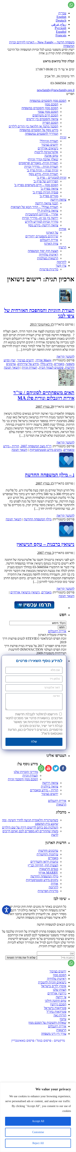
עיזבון (63, 1019)
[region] (38, 1117)
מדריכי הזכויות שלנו (26, 772)
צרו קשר (61, 265)
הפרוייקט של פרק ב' (45, 181)
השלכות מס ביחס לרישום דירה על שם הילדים (30, 827)
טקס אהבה (51, 155)
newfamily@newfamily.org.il (55, 90)
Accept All (38, 1121)
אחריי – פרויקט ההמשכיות (41, 214)
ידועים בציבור (49, 144)
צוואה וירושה (58, 199)
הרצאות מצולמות (47, 258)
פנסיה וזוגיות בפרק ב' (45, 192)
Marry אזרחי (43, 360)
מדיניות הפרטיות (48, 891)
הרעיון (62, 247)
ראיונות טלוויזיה (48, 254)
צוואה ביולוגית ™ (47, 210)
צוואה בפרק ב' (49, 188)
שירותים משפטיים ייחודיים (41, 236)
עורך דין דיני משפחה (53, 1033)
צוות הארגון (51, 243)
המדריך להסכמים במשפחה (41, 133)
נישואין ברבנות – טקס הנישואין (45, 544)
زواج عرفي (58, 24)
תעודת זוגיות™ (49, 141)
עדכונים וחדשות (48, 850)
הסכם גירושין (58, 1004)
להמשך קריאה (65, 356)
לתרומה (61, 262)
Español (61, 31)
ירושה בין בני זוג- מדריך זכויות (40, 218)
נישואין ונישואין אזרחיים (25, 592)
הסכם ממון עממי (48, 111)
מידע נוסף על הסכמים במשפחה (38, 130)
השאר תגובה (12, 367)
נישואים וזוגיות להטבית (52, 982)
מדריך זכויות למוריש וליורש (41, 221)
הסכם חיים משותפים (45, 115)
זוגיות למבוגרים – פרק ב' (51, 177)
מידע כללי (46, 364)
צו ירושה (61, 997)
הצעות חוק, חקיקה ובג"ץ (43, 865)
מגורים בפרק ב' (49, 196)
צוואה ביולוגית (49, 786)
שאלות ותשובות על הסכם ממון (47, 1022)
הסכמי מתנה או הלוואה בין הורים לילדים (33, 126)
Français (61, 35)
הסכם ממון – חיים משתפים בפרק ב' (36, 185)
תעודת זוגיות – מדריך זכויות (41, 166)
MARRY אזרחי (48, 872)
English (61, 17)
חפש (62, 615)
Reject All (38, 1143)
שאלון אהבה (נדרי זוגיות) (43, 159)
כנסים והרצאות (48, 869)
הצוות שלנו (59, 989)
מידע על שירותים (28, 364)
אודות (62, 229)
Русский (60, 28)
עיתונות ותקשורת (47, 854)
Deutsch (61, 20)
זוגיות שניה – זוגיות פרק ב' (42, 170)
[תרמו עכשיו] (34, 607)
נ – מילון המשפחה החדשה (49, 474)
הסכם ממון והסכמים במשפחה (48, 100)
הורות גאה (60, 1015)
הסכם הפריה (50, 122)
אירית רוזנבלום (49, 240)
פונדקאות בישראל (55, 1008)
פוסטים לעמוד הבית (51, 367)
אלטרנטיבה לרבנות (46, 152)
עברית (62, 13)
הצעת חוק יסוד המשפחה (43, 251)
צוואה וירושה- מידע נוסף (43, 225)
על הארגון (52, 232)
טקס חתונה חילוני (55, 1000)
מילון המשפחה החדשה (37, 519)
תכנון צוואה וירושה (46, 203)
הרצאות (61, 804)
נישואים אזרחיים (48, 148)
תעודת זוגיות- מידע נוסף (43, 174)
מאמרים (59, 364)
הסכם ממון (51, 104)
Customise (38, 1132)
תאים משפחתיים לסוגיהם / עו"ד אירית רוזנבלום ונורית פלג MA (43, 395)
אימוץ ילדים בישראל (53, 986)
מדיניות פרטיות (49, 269)
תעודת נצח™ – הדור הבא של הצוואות (34, 207)
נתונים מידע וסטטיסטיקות (46, 450)
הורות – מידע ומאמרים (44, 790)
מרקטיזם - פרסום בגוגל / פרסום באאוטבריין (38, 1040)
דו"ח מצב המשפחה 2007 (36, 446)
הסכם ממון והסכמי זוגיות (23, 779)
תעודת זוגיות (29, 367)
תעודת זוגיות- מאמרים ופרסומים (38, 163)
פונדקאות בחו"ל (56, 1011)
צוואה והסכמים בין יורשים (42, 119)
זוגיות (63, 137)
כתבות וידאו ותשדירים (44, 861)
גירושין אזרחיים (56, 993)
